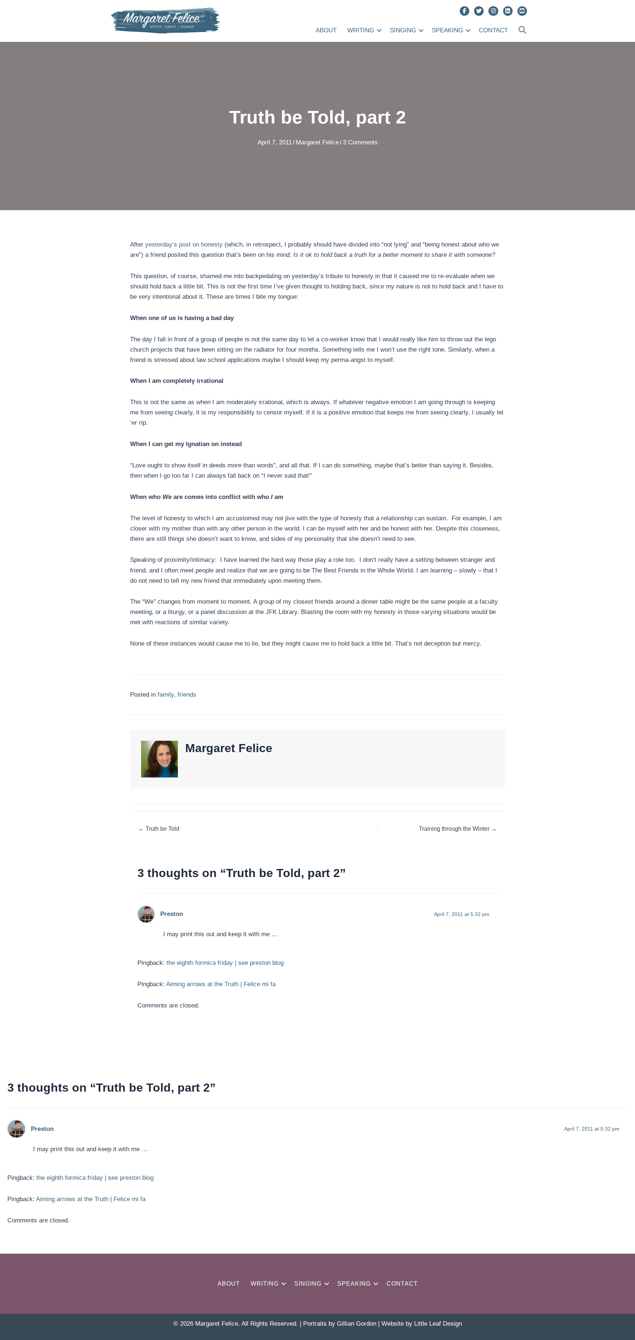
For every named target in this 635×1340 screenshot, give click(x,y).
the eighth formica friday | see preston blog (225, 962)
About (326, 30)
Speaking (447, 30)
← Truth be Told (158, 829)
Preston (171, 913)
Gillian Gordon (356, 1323)
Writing (360, 30)
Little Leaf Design (438, 1323)
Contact (493, 30)
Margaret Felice (317, 142)
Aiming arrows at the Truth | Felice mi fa (221, 984)
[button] (379, 30)
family (166, 694)
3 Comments (360, 142)
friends (186, 694)
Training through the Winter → (458, 829)
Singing (403, 30)
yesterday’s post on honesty (184, 244)
